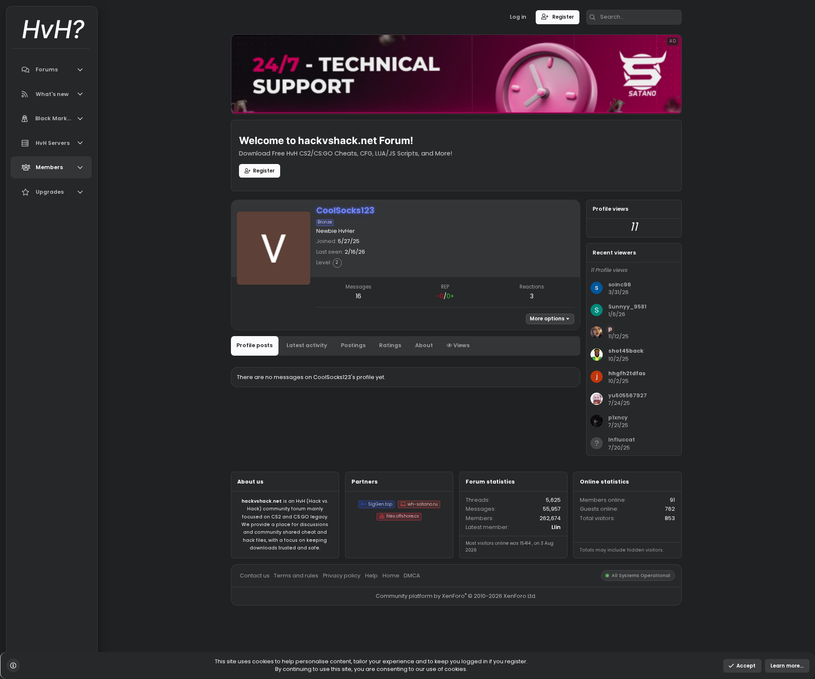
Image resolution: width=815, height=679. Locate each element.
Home (434, 639)
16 (398, 329)
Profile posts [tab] (283, 384)
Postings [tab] (392, 384)
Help (412, 639)
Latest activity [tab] (341, 384)
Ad (747, 45)
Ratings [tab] (434, 384)
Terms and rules (329, 639)
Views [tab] (512, 384)
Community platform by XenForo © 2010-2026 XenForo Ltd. (507, 662)
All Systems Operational (712, 639)
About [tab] (471, 384)
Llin (618, 586)
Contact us (282, 639)
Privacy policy (380, 639)
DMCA (458, 639)
